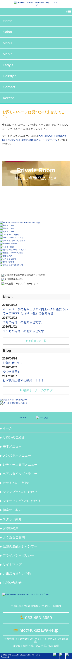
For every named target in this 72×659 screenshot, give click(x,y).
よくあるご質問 (14, 537)
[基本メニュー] (7, 225)
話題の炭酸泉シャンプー (20, 546)
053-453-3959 (38, 617)
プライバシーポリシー (18, 555)
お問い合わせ (12, 582)
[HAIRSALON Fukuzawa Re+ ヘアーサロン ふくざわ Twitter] (62, 655)
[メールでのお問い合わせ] (13, 403)
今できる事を (11, 371)
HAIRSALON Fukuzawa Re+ (20, 655)
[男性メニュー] (7, 228)
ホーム (7, 428)
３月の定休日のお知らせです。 (23, 322)
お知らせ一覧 (38, 340)
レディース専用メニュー (20, 464)
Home (7, 21)
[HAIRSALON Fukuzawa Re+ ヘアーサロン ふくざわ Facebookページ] (56, 655)
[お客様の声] (6, 256)
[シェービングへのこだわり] (12, 240)
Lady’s (8, 65)
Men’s (7, 54)
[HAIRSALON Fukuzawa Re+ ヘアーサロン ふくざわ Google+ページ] (69, 655)
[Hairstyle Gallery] (8, 244)
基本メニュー (12, 446)
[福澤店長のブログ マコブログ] (14, 250)
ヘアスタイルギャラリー (20, 473)
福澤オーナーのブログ (38, 390)
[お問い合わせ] (7, 262)
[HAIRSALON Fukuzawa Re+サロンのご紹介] (20, 222)
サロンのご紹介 (14, 437)
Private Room (36, 173)
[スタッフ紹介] (7, 247)
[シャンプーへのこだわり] (11, 237)
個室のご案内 (12, 510)
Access (9, 98)
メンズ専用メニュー (17, 455)
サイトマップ (12, 564)
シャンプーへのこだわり (20, 492)
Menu (7, 43)
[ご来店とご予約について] (11, 265)
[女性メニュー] (7, 231)
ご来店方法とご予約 (17, 573)
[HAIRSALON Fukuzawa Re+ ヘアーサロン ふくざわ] (36, 4)
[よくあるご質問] (8, 259)
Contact (9, 87)
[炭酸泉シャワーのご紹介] (11, 253)
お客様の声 (10, 528)
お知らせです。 (13, 362)
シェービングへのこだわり (21, 501)
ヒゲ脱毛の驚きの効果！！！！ (23, 380)
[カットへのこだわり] (10, 234)
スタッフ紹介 (12, 519)
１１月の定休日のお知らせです (23, 331)
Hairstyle (10, 76)
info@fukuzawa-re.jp (38, 630)
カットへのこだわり (17, 483)
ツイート (22, 417)
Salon (7, 32)
